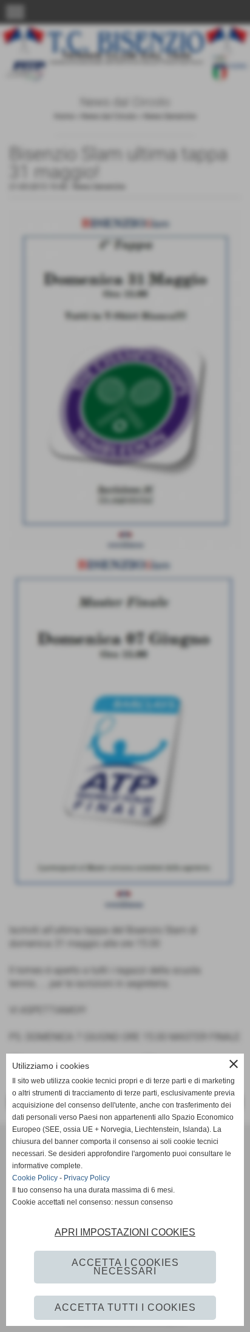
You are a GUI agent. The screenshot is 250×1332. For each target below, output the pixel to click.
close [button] (233, 1064)
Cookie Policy (35, 1178)
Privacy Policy (87, 1178)
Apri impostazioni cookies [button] (125, 1232)
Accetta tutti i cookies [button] (125, 1307)
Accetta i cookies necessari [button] (125, 1266)
